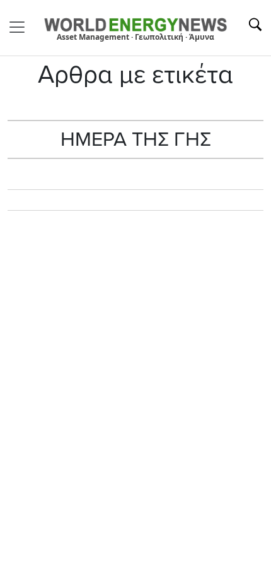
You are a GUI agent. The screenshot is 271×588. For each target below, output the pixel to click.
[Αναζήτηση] (255, 24)
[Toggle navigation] (21, 27)
